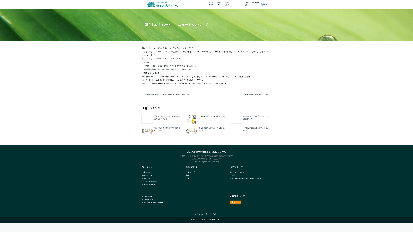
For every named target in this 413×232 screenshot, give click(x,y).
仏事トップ (190, 172)
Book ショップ (149, 199)
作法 (187, 181)
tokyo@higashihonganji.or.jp (209, 162)
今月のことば (147, 178)
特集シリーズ (147, 175)
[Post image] (147, 119)
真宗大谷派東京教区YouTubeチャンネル (245, 178)
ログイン (237, 202)
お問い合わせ (199, 214)
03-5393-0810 (199, 159)
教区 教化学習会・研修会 (153, 202)
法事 (187, 178)
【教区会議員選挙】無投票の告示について (256, 129)
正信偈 (232, 175)
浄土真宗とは (147, 172)
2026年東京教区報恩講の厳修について (212, 117)
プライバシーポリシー (211, 214)
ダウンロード (148, 196)
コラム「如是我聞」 (149, 181)
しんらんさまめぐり (149, 184)
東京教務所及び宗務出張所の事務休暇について (167, 129)
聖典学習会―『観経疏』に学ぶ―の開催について (256, 117)
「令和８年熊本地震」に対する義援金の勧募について (167, 117)
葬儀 (187, 175)
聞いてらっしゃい (237, 172)
